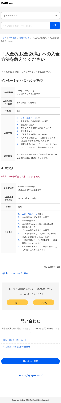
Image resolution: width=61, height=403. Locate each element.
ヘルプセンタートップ (32, 375)
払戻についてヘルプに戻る (15, 273)
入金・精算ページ (28, 118)
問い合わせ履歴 (30, 361)
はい (17, 302)
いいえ (44, 302)
